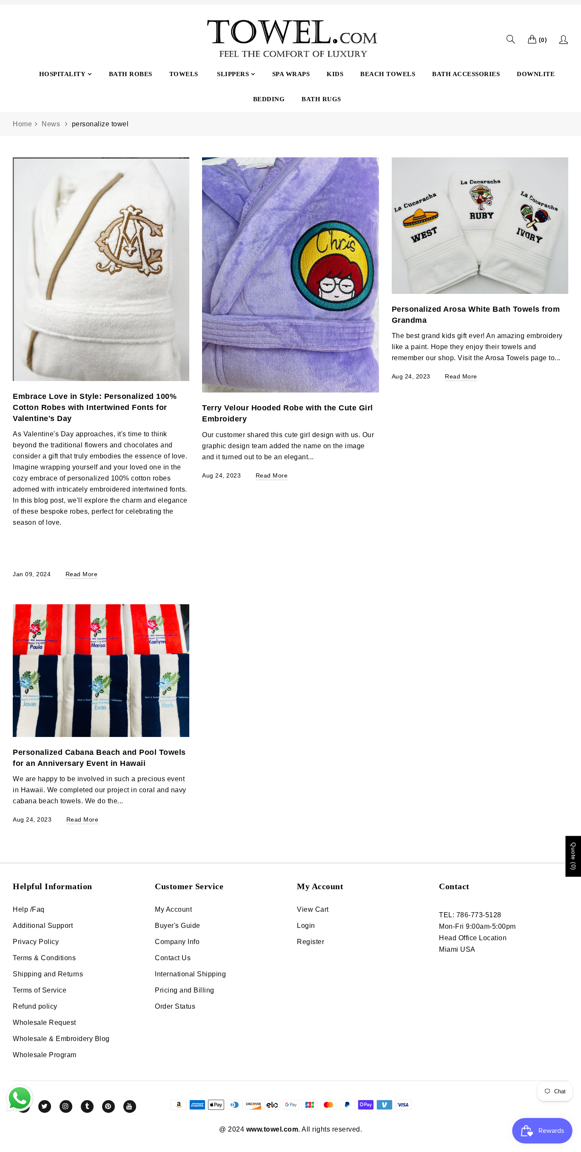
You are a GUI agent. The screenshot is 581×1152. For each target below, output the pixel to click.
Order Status (175, 1006)
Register (310, 941)
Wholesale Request (44, 1022)
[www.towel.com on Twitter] (44, 1106)
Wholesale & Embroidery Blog (61, 1038)
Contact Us (173, 957)
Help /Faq (29, 909)
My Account (173, 909)
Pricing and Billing (184, 990)
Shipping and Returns (48, 974)
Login (306, 925)
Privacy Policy (36, 941)
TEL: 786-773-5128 (470, 915)
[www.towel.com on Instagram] (66, 1106)
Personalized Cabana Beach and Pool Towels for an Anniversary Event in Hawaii (99, 758)
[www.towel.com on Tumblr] (87, 1106)
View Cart (313, 909)
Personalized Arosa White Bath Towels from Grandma (476, 314)
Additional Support (43, 925)
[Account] (563, 39)
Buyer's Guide (177, 925)
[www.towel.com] (290, 39)
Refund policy (35, 1006)
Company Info (177, 941)
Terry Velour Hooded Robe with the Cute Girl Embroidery (287, 413)
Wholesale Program (45, 1054)
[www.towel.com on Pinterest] (108, 1106)
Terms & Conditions (44, 957)
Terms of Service (39, 990)
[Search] (511, 39)
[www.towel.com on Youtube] (129, 1106)
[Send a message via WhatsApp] (19, 1098)
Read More (82, 574)
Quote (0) (573, 856)
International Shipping (190, 974)
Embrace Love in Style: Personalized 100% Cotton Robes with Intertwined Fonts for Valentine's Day (95, 407)
